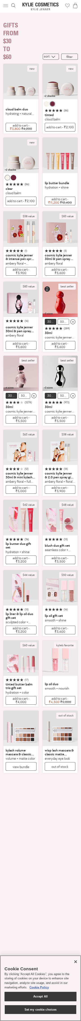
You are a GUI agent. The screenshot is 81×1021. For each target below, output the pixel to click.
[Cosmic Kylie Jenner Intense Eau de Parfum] (60, 299)
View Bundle (21, 767)
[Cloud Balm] (60, 81)
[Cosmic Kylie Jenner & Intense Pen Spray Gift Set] (21, 229)
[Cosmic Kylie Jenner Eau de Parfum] (21, 373)
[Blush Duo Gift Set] (60, 517)
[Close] (76, 962)
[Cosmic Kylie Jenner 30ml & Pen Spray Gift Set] (60, 229)
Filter (69, 57)
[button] (6, 5)
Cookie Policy (39, 987)
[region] (40, 988)
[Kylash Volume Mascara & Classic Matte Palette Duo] (21, 728)
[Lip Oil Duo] (60, 658)
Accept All (40, 996)
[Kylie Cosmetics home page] (40, 6)
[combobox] (51, 57)
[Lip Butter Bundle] (60, 155)
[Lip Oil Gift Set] (60, 588)
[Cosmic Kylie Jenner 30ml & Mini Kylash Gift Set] (21, 447)
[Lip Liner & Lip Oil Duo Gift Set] (21, 588)
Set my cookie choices (41, 1009)
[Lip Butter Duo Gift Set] (21, 517)
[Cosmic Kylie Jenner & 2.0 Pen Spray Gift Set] (60, 447)
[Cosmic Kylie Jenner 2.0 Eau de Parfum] (60, 373)
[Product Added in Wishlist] (67, 5)
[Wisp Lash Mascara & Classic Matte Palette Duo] (60, 728)
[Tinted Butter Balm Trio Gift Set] (21, 658)
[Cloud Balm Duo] (21, 81)
